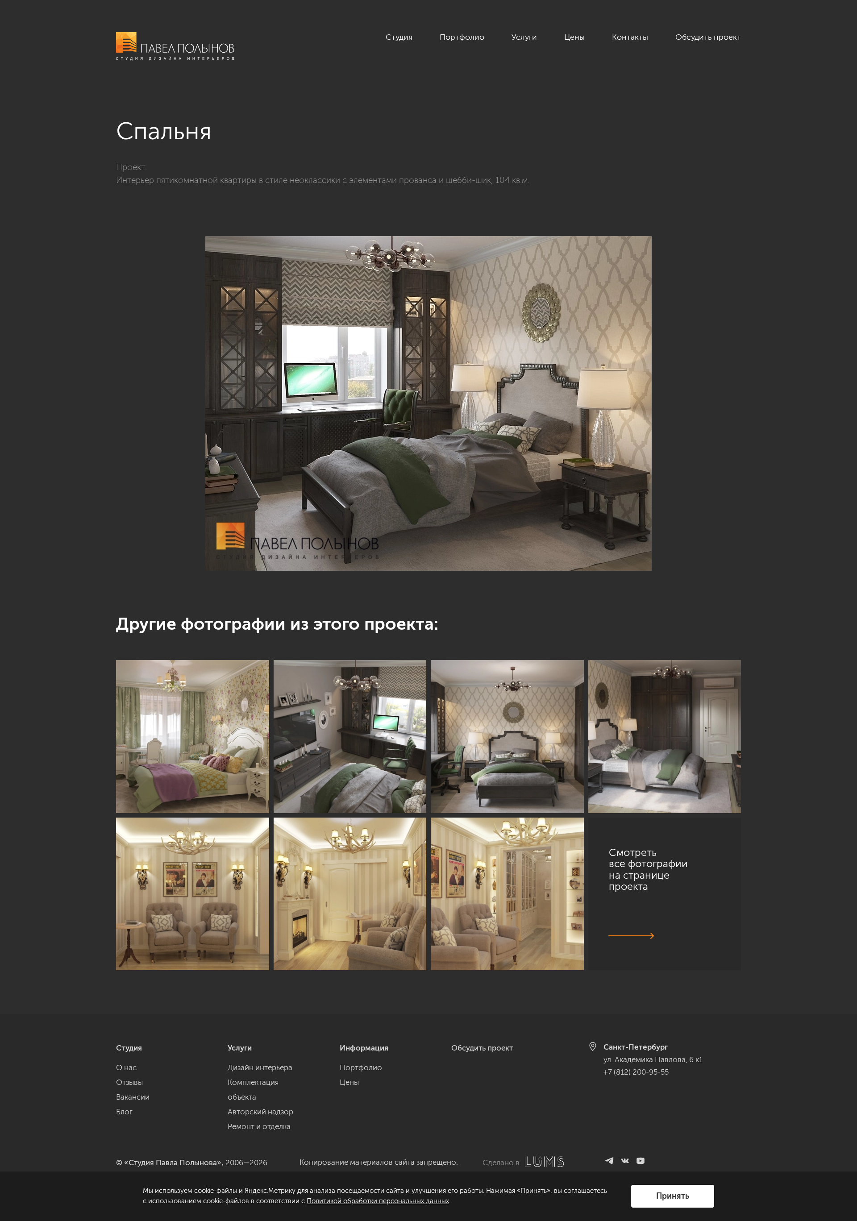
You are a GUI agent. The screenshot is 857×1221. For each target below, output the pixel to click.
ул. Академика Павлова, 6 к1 (653, 1059)
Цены (574, 37)
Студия (399, 37)
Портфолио (462, 37)
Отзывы (129, 1082)
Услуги (524, 37)
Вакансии (133, 1096)
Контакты (630, 37)
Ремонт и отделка (259, 1126)
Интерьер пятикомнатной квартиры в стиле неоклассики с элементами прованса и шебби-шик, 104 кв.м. (322, 180)
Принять (672, 1196)
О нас (126, 1067)
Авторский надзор (260, 1111)
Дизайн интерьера (260, 1067)
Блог (124, 1111)
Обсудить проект (708, 37)
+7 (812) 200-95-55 (636, 1071)
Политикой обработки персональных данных (378, 1201)
